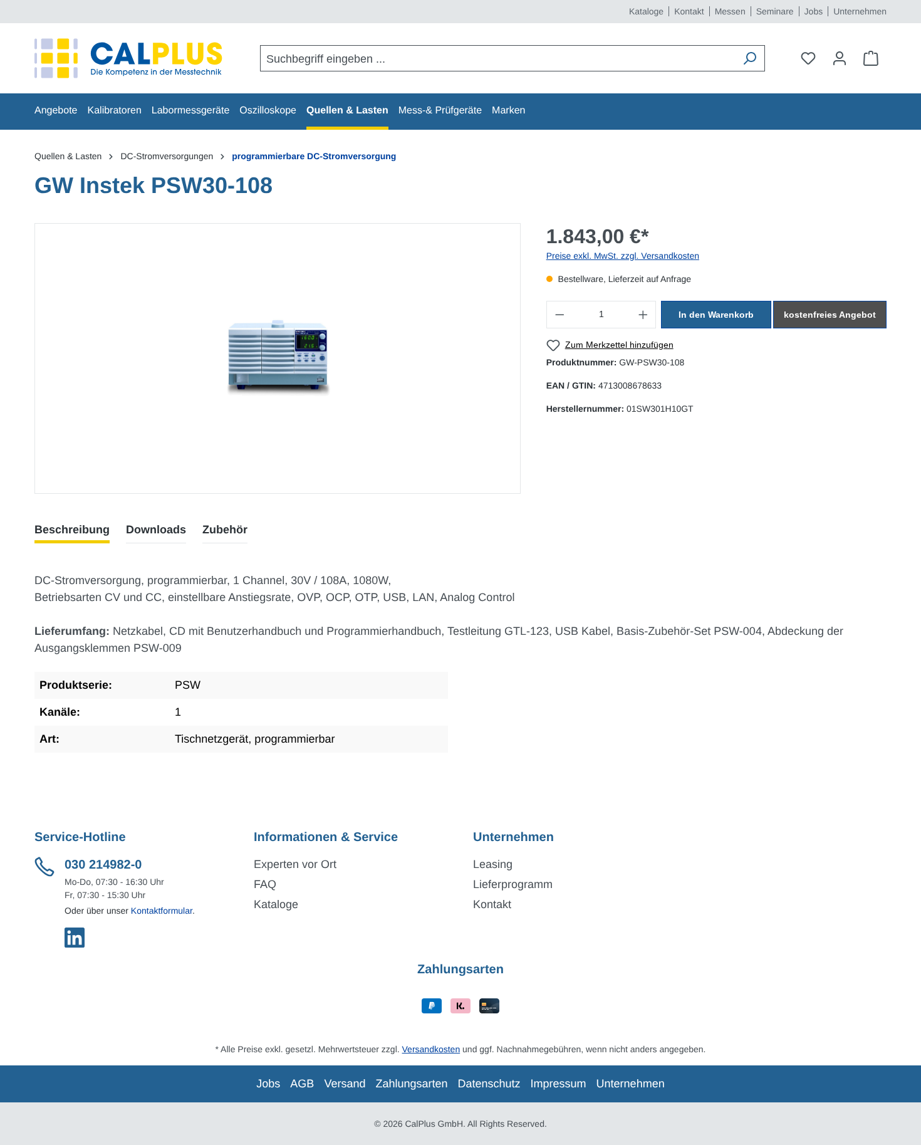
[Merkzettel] (808, 58)
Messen (730, 11)
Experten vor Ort (295, 864)
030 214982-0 (103, 865)
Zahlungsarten (411, 1083)
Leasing (493, 864)
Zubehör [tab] (224, 529)
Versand (344, 1083)
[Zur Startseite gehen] (128, 58)
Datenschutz (489, 1083)
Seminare (775, 11)
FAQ (265, 884)
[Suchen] (749, 58)
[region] (278, 358)
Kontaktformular (161, 911)
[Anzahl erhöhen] (643, 314)
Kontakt (689, 11)
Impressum (558, 1083)
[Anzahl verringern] (559, 314)
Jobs (813, 11)
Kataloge (646, 11)
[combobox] (498, 58)
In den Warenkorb (716, 315)
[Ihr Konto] (839, 58)
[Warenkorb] (871, 58)
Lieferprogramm (513, 884)
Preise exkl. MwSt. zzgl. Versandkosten (622, 256)
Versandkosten (431, 1049)
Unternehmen (860, 11)
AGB (302, 1083)
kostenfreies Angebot (830, 315)
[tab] (72, 529)
